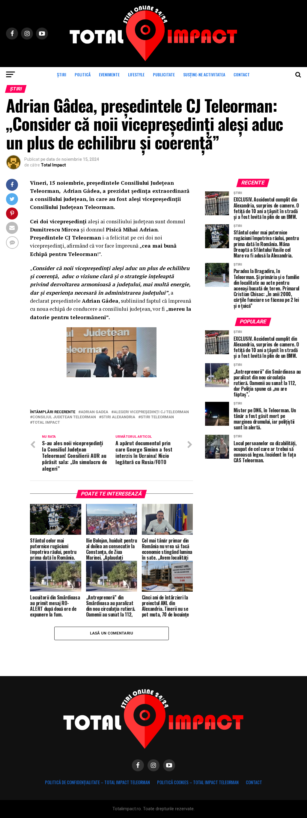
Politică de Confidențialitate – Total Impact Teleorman (97, 782)
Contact (242, 74)
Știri (61, 74)
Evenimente (109, 74)
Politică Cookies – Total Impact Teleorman (198, 782)
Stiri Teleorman (157, 417)
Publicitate (164, 74)
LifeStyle (136, 74)
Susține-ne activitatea (204, 74)
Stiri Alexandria (118, 417)
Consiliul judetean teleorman (64, 417)
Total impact (46, 423)
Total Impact (53, 165)
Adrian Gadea (94, 412)
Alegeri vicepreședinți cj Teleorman (151, 412)
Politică (83, 74)
